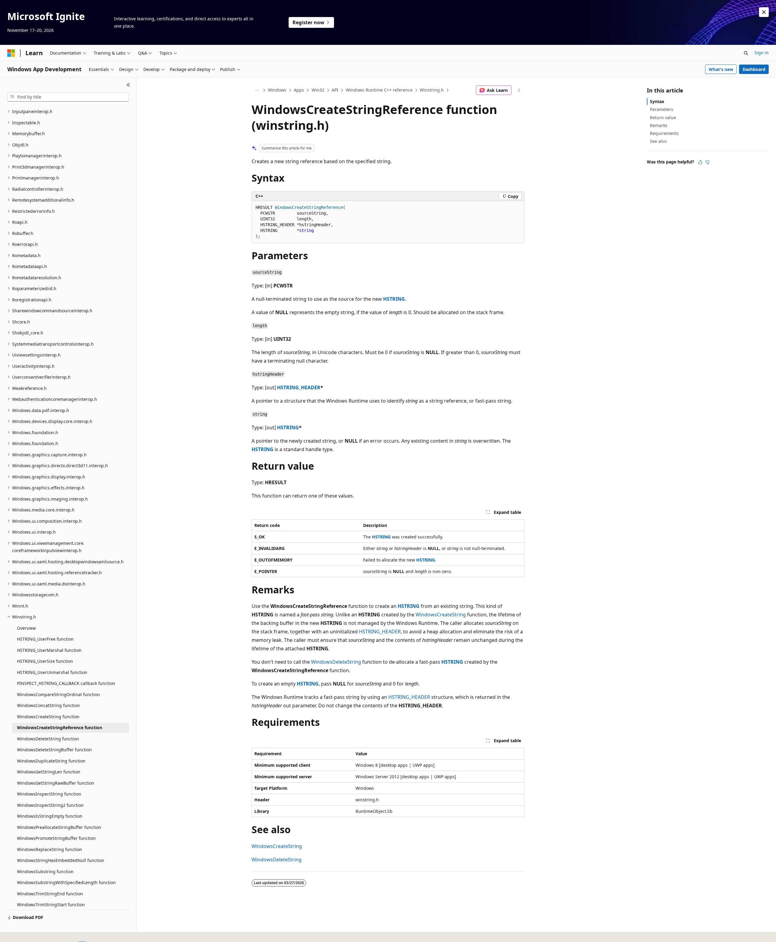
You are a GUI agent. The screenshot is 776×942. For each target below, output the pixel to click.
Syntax (657, 101)
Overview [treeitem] (26, 628)
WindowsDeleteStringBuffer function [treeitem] (54, 750)
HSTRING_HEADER (298, 387)
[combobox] (68, 97)
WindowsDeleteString (336, 662)
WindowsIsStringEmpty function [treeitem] (49, 816)
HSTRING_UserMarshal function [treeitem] (49, 650)
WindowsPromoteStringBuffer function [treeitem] (56, 838)
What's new (721, 69)
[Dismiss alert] (764, 12)
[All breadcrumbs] (257, 90)
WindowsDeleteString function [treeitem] (48, 739)
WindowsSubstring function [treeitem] (45, 871)
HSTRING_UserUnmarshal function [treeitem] (52, 672)
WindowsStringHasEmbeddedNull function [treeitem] (60, 860)
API (335, 90)
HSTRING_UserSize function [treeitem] (45, 661)
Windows (277, 90)
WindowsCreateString (441, 614)
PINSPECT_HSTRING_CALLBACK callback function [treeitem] (66, 683)
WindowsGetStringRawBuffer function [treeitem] (55, 783)
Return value (663, 117)
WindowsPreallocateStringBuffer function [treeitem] (59, 827)
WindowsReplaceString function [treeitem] (49, 849)
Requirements (664, 133)
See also (658, 141)
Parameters (661, 109)
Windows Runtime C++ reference (379, 90)
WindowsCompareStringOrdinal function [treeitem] (58, 694)
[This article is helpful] (700, 162)
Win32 (318, 90)
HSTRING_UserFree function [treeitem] (45, 639)
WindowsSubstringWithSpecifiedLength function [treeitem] (66, 882)
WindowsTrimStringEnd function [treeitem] (50, 894)
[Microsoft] (11, 53)
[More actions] (519, 90)
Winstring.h (432, 90)
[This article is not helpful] (707, 162)
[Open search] (746, 53)
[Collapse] (128, 85)
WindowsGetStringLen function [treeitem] (48, 772)
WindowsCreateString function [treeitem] (48, 716)
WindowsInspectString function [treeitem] (49, 794)
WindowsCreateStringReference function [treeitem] (59, 727)
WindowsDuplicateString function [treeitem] (51, 761)
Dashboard (754, 69)
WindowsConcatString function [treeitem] (48, 705)
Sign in (761, 52)
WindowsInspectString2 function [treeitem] (50, 805)
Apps (299, 90)
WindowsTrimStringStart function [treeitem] (51, 904)
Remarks (658, 125)
